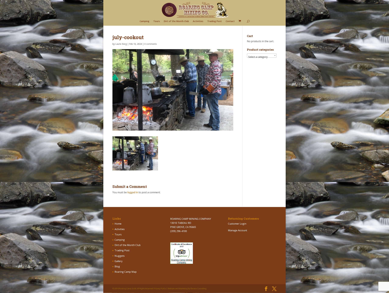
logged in (132, 192)
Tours (156, 21)
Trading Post (214, 21)
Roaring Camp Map (126, 271)
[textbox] (261, 57)
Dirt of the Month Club (176, 21)
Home (118, 223)
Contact (230, 21)
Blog (117, 266)
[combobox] (262, 55)
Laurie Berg (121, 43)
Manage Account (237, 230)
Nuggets (120, 256)
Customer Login (237, 223)
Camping (144, 21)
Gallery (118, 261)
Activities (198, 21)
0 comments (150, 43)
